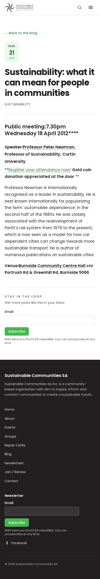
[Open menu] (90, 7)
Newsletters (14, 463)
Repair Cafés (15, 445)
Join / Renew (15, 472)
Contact (11, 481)
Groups (10, 436)
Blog (8, 454)
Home (9, 409)
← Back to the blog (21, 33)
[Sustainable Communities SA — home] (19, 7)
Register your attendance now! (39, 170)
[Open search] (79, 7)
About (9, 418)
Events (10, 427)
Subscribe (16, 331)
